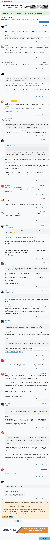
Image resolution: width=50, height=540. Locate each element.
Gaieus (6, 431)
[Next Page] (34, 521)
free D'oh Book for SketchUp (15, 111)
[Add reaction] (36, 41)
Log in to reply (44, 22)
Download (40, 13)
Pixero (6, 290)
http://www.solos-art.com (9, 394)
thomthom (7, 139)
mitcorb (6, 45)
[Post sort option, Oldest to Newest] (36, 22)
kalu (6, 25)
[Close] (47, 502)
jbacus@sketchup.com (9, 255)
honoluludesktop (8, 62)
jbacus (6, 225)
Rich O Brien (7, 101)
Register (5, 516)
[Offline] (3, 26)
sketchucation (9, 1)
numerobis (7, 185)
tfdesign (6, 262)
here (21, 283)
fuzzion (6, 211)
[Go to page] (28, 521)
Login (10, 516)
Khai (6, 359)
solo (5, 373)
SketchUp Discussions (6, 19)
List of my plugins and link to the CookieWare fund (14, 352)
